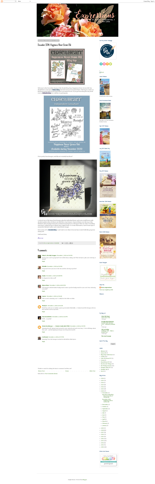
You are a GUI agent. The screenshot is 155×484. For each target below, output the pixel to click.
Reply (43, 261)
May (103, 417)
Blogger (85, 479)
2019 (102, 428)
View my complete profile (106, 289)
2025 (102, 380)
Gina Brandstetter (47, 316)
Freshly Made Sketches (107, 321)
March (104, 421)
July (103, 413)
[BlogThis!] (67, 243)
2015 (102, 436)
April (103, 419)
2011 (102, 445)
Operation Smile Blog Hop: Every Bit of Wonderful (108, 396)
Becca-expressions (106, 287)
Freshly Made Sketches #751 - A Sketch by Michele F (108, 324)
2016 (102, 434)
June (103, 415)
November (105, 404)
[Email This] (65, 243)
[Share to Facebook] (70, 243)
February (105, 423)
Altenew (103, 351)
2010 (102, 447)
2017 (102, 432)
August (104, 410)
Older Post (92, 371)
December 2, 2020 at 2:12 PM (60, 316)
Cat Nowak (45, 337)
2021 (102, 389)
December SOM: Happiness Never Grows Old (107, 401)
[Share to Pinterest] (72, 243)
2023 (102, 384)
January (104, 425)
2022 (102, 386)
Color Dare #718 (105, 317)
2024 (102, 382)
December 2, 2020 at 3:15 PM (77, 326)
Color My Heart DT (106, 358)
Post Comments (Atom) (51, 373)
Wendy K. (44, 305)
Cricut (102, 360)
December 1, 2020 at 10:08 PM (54, 275)
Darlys (44, 275)
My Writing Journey (106, 365)
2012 (102, 442)
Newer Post (41, 371)
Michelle (44, 266)
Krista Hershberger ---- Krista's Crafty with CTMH (56, 326)
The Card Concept (106, 336)
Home (67, 371)
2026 (102, 378)
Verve (102, 371)
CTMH (102, 356)
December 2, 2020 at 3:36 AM (54, 296)
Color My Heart (105, 316)
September (105, 408)
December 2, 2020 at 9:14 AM (55, 305)
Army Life (103, 353)
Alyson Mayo (45, 285)
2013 (102, 440)
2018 (102, 430)
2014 (102, 438)
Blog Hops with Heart (106, 354)
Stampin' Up (104, 369)
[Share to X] (69, 243)
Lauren (44, 296)
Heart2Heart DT (105, 362)
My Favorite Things (106, 364)
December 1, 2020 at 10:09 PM (58, 285)
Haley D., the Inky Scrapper (49, 255)
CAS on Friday (105, 329)
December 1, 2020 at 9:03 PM (64, 255)
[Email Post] (62, 243)
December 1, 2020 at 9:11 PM (54, 266)
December (105, 392)
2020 (102, 391)
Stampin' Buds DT (106, 367)
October (104, 406)
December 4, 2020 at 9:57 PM (56, 337)
